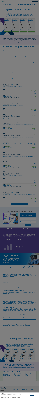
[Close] (38, 395)
